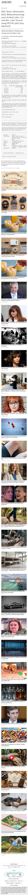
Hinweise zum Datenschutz (11, 881)
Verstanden (3, 893)
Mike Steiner (18, 883)
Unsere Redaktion (10, 883)
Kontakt (13, 876)
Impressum (19, 876)
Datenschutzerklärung (13, 878)
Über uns (20, 881)
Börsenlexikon (14, 864)
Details (24, 892)
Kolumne (3, 8)
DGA (6, 8)
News (9, 876)
